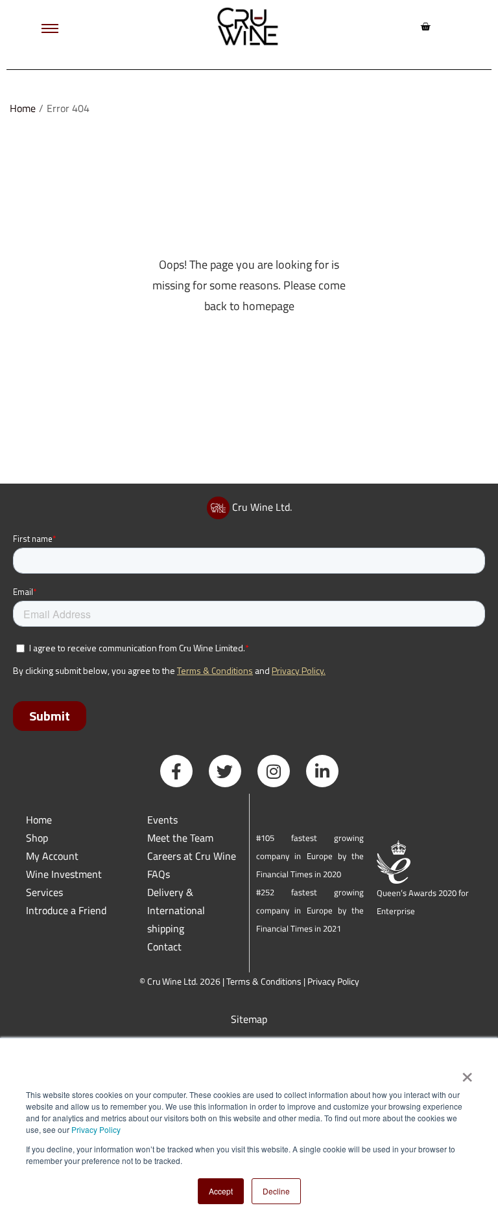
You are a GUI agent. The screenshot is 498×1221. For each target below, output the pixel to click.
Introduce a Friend (66, 910)
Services (44, 892)
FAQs (158, 874)
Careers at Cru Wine (191, 856)
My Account (52, 856)
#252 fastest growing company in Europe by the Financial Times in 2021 (310, 910)
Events (162, 819)
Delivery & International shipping (176, 910)
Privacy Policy (96, 1129)
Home (23, 108)
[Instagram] (273, 771)
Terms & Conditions (264, 981)
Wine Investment (64, 874)
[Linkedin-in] (322, 771)
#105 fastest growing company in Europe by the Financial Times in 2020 (310, 855)
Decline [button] (276, 1190)
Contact (164, 946)
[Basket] (425, 26)
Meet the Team (180, 838)
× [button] (466, 1073)
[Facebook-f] (176, 771)
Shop (37, 838)
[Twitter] (225, 771)
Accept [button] (221, 1190)
